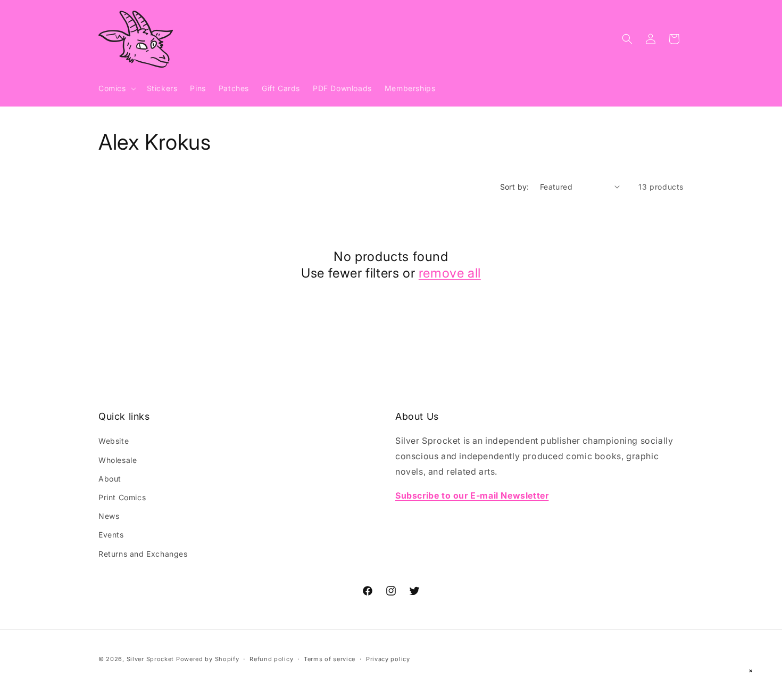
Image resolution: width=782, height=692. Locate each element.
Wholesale (117, 460)
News (108, 515)
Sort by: (514, 186)
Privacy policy (388, 659)
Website (113, 440)
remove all (450, 273)
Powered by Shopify (207, 659)
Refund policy (271, 659)
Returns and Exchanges (143, 553)
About (109, 478)
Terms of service (329, 659)
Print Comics (122, 497)
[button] (116, 88)
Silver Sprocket (150, 659)
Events (111, 534)
